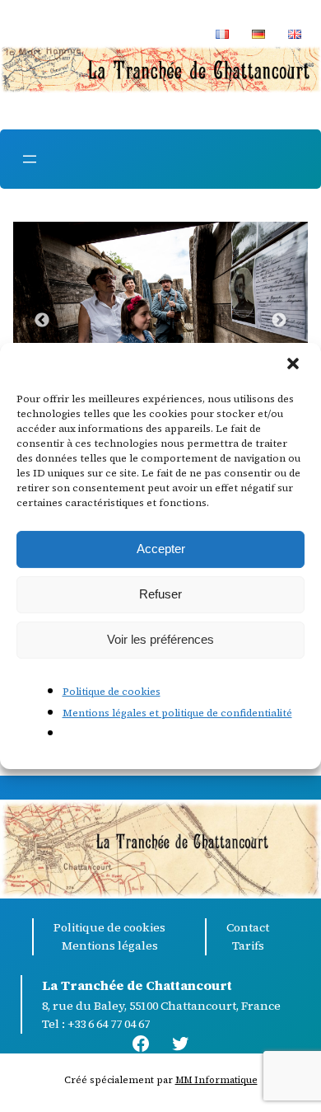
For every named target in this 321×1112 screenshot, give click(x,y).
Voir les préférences (160, 639)
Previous (42, 320)
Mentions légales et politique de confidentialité (177, 713)
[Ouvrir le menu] (30, 159)
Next (279, 320)
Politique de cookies (111, 691)
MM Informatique (216, 1079)
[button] (295, 365)
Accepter (161, 549)
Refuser (160, 594)
